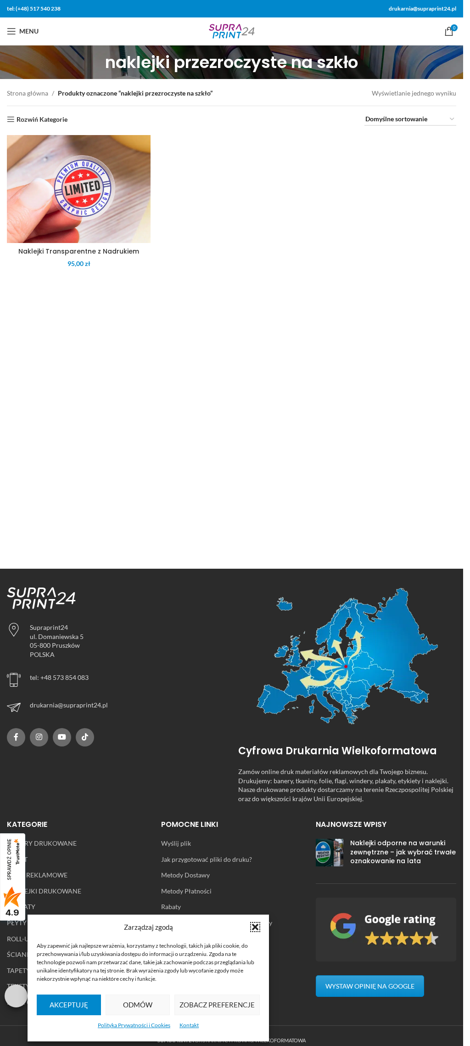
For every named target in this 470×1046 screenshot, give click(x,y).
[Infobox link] (115, 707)
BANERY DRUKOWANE (42, 843)
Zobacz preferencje (217, 1005)
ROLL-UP (20, 939)
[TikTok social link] (85, 737)
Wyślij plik (176, 843)
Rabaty (171, 906)
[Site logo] (232, 30)
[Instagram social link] (39, 737)
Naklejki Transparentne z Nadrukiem (78, 251)
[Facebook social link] (16, 737)
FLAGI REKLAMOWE (37, 875)
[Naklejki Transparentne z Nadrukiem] (79, 189)
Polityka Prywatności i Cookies (134, 1025)
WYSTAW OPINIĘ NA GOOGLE (369, 986)
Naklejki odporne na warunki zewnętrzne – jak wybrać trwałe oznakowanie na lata (403, 851)
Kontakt (189, 1025)
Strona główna (27, 93)
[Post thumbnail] (329, 854)
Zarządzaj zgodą (16, 995)
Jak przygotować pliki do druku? (206, 859)
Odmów (137, 1005)
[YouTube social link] (62, 737)
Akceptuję (69, 1005)
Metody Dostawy (185, 875)
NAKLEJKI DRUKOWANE (44, 891)
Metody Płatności (186, 891)
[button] (255, 927)
